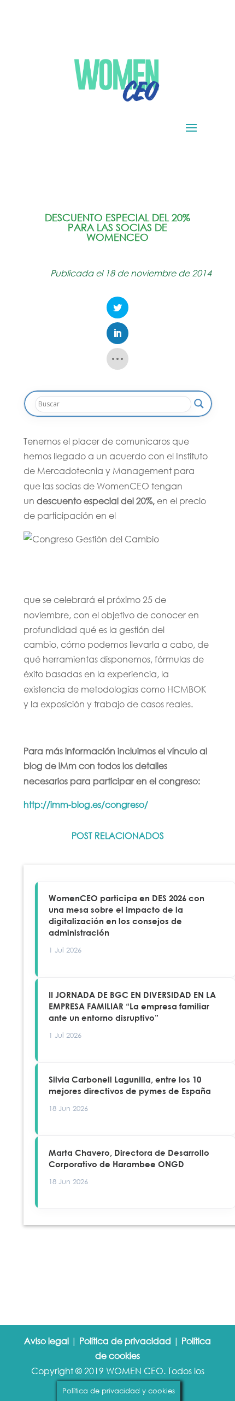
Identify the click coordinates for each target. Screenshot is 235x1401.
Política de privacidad (125, 1340)
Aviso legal (46, 1340)
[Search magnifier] (199, 403)
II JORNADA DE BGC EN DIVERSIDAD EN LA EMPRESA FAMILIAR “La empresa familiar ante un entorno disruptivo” (132, 1006)
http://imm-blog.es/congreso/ (86, 804)
